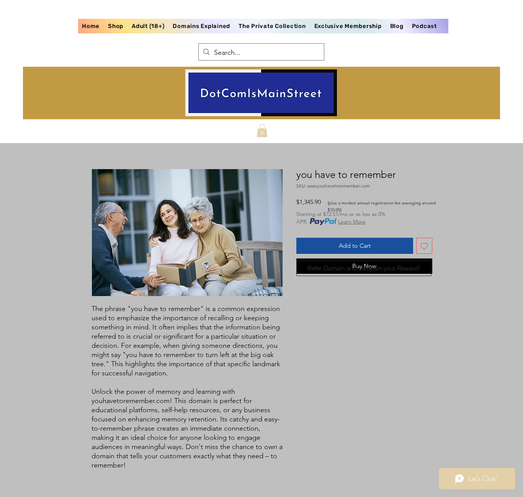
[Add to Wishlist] (424, 246)
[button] (262, 130)
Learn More (352, 221)
